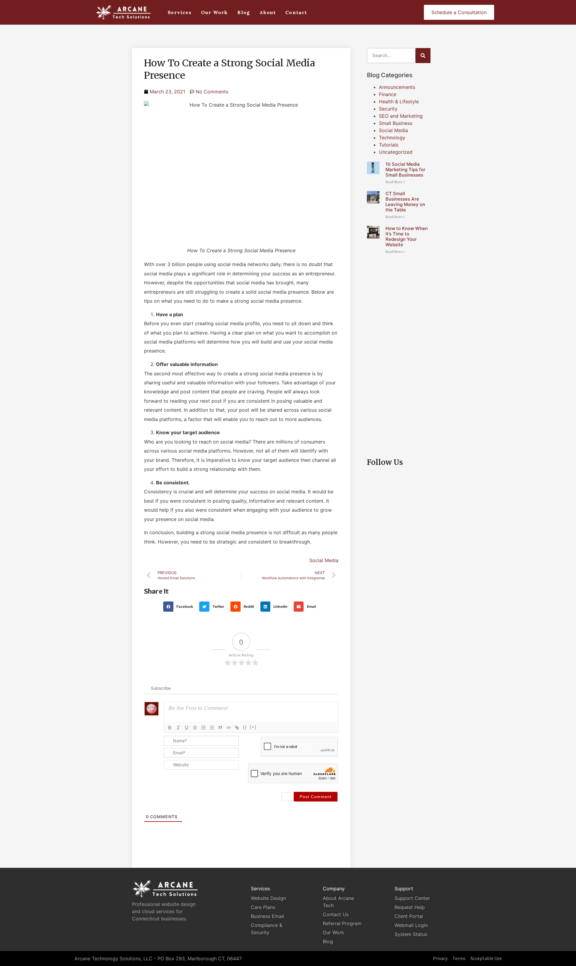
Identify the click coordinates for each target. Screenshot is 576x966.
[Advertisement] (398, 351)
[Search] (423, 55)
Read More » (395, 182)
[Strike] (195, 727)
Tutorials (388, 145)
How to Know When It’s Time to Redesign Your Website (407, 236)
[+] (253, 727)
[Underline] (186, 727)
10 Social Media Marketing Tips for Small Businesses (405, 169)
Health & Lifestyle (399, 101)
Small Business (395, 123)
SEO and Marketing (401, 116)
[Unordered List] (212, 727)
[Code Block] (228, 727)
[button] (179, 606)
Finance (387, 94)
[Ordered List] (203, 727)
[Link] (237, 727)
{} (245, 727)
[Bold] (170, 727)
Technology (392, 138)
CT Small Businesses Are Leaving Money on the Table (405, 202)
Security (388, 109)
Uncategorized (395, 152)
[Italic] (178, 727)
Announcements (397, 87)
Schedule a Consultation (459, 12)
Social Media (323, 560)
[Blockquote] (220, 727)
